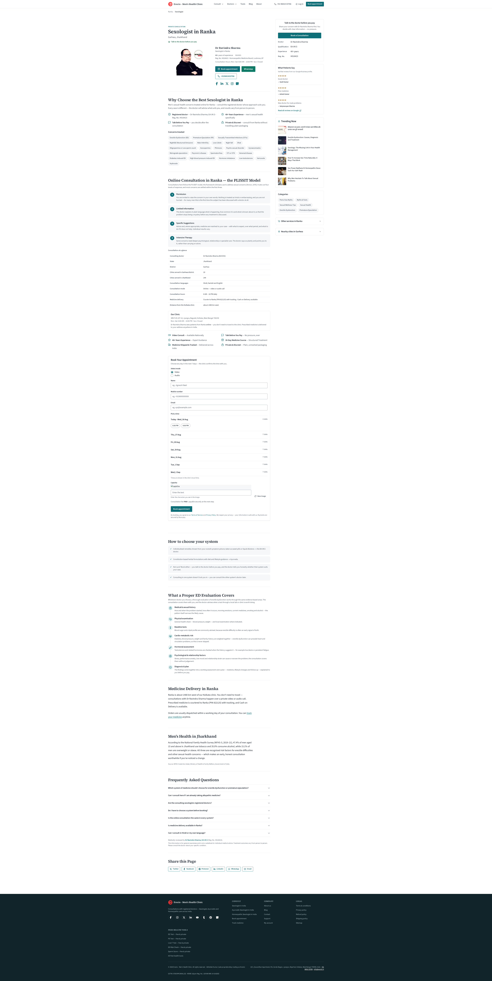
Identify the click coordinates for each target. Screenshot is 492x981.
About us (267, 906)
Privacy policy (301, 910)
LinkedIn (220, 869)
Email (173, 402)
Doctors (230, 4)
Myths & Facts (302, 200)
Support (267, 918)
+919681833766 (227, 76)
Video (177, 372)
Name (173, 380)
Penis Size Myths (286, 200)
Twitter (175, 869)
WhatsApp (248, 69)
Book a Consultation (300, 35)
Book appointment (315, 4)
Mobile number (177, 391)
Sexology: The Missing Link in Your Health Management (304, 149)
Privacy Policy (211, 515)
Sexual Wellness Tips (288, 205)
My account (268, 923)
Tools (242, 4)
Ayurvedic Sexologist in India (243, 910)
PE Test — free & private (177, 938)
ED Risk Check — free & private (179, 947)
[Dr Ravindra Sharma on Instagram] (232, 83)
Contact (267, 914)
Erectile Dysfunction (287, 210)
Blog (251, 4)
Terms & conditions (303, 906)
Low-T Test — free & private (178, 943)
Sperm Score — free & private (179, 951)
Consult (217, 4)
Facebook (190, 869)
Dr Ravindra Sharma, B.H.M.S (196, 840)
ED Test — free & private (177, 934)
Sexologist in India (239, 906)
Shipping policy (302, 918)
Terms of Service (197, 515)
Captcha (174, 482)
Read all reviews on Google (288, 110)
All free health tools (175, 956)
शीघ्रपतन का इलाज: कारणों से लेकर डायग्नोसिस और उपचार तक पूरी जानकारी (304, 128)
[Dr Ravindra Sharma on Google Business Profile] (237, 83)
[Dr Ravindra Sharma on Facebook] (216, 83)
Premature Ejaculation (308, 210)
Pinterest (205, 869)
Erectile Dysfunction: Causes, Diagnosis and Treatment (303, 138)
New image (261, 496)
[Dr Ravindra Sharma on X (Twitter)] (227, 83)
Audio (177, 375)
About (259, 4)
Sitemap (299, 923)
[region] (219, 278)
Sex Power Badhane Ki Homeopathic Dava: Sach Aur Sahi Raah (304, 169)
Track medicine (237, 923)
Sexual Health (305, 205)
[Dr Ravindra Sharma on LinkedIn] (221, 83)
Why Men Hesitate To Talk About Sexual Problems (303, 179)
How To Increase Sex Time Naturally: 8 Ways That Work (302, 159)
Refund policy (301, 914)
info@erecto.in (319, 969)
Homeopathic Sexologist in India (244, 914)
